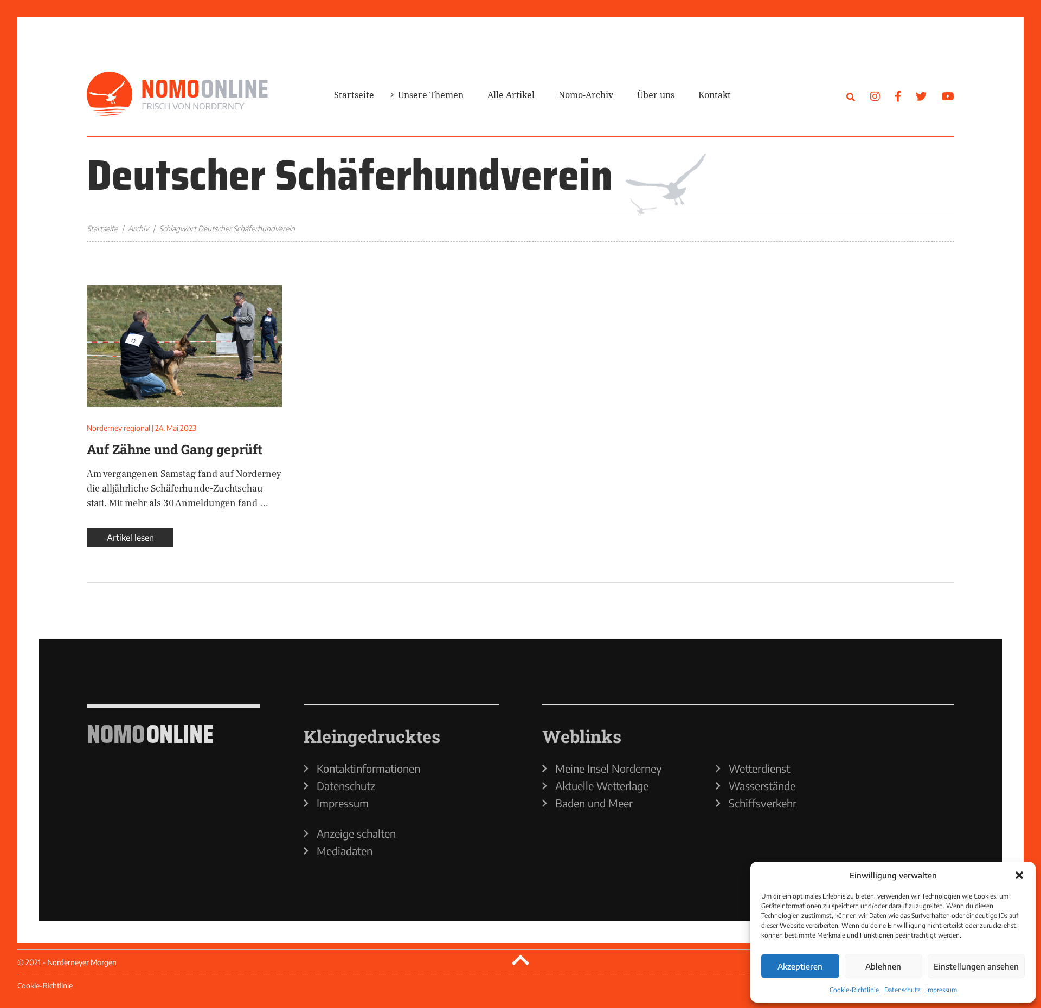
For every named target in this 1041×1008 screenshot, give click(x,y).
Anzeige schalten (356, 833)
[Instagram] (875, 95)
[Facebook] (898, 95)
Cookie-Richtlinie (854, 990)
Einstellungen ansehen (976, 966)
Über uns (655, 95)
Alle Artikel (511, 95)
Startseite (354, 95)
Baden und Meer (594, 803)
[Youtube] (948, 95)
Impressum (941, 990)
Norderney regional (118, 427)
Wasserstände (762, 785)
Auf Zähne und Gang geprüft (174, 449)
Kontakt (714, 95)
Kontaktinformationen (368, 768)
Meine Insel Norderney (608, 768)
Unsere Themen (431, 95)
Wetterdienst (759, 768)
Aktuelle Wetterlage (601, 785)
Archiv (138, 228)
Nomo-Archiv (585, 95)
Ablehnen (883, 966)
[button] (1019, 875)
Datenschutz (902, 990)
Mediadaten (344, 850)
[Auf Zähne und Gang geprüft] (184, 346)
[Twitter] (921, 95)
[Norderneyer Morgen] (177, 94)
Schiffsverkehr (762, 803)
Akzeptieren (799, 966)
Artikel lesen (130, 537)
